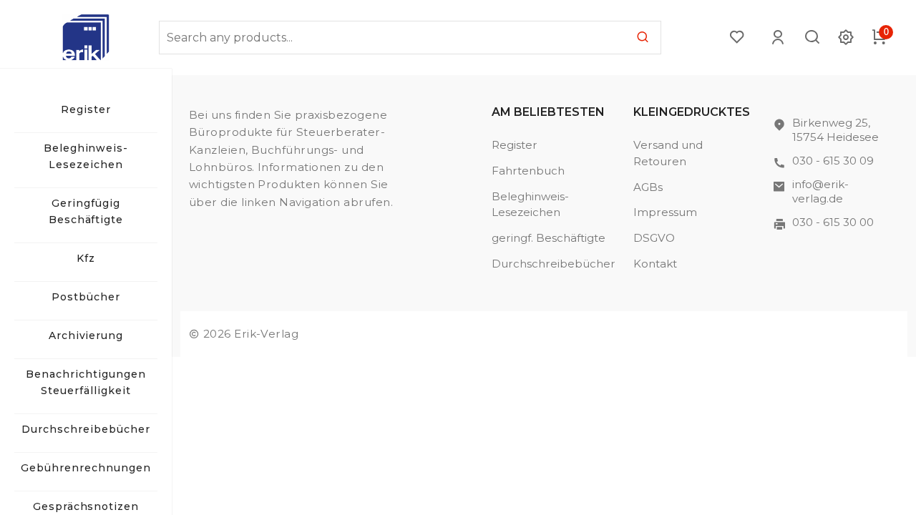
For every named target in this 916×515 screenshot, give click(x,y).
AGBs (648, 187)
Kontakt (655, 263)
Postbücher (86, 296)
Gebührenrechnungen (86, 467)
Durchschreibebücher (85, 429)
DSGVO (654, 238)
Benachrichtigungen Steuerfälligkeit (86, 382)
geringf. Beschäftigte (548, 238)
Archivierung (86, 335)
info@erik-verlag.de (820, 191)
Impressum (665, 212)
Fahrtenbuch (528, 170)
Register (86, 109)
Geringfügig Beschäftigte (86, 211)
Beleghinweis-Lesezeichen (86, 156)
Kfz (86, 258)
